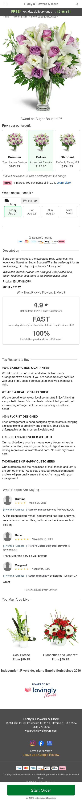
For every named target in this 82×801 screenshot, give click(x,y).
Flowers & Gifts (20, 16)
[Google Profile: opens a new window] (49, 743)
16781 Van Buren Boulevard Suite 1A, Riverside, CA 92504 (41, 723)
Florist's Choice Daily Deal (42, 545)
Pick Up (32, 201)
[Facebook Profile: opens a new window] (41, 743)
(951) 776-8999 (41, 727)
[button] (74, 792)
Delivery (11, 203)
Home (6, 16)
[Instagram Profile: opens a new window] (32, 743)
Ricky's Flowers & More (41, 3)
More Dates (69, 211)
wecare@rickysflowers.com (41, 730)
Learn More (64, 182)
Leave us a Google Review (41, 755)
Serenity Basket (37, 509)
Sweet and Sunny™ (38, 575)
